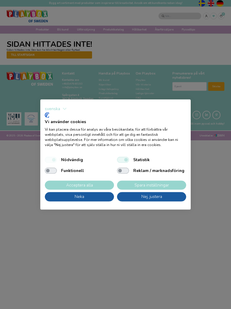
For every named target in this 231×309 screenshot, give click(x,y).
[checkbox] (51, 160)
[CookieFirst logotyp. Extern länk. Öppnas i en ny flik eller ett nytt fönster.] (47, 115)
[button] (56, 109)
